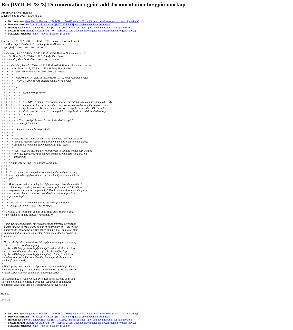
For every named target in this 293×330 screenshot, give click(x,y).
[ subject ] (55, 33)
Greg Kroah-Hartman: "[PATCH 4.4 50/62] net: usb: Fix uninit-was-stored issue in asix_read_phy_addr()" (82, 21)
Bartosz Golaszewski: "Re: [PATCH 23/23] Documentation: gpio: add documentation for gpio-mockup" (77, 27)
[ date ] (35, 33)
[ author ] (66, 33)
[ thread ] (45, 33)
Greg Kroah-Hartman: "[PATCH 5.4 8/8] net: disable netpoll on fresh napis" (70, 24)
